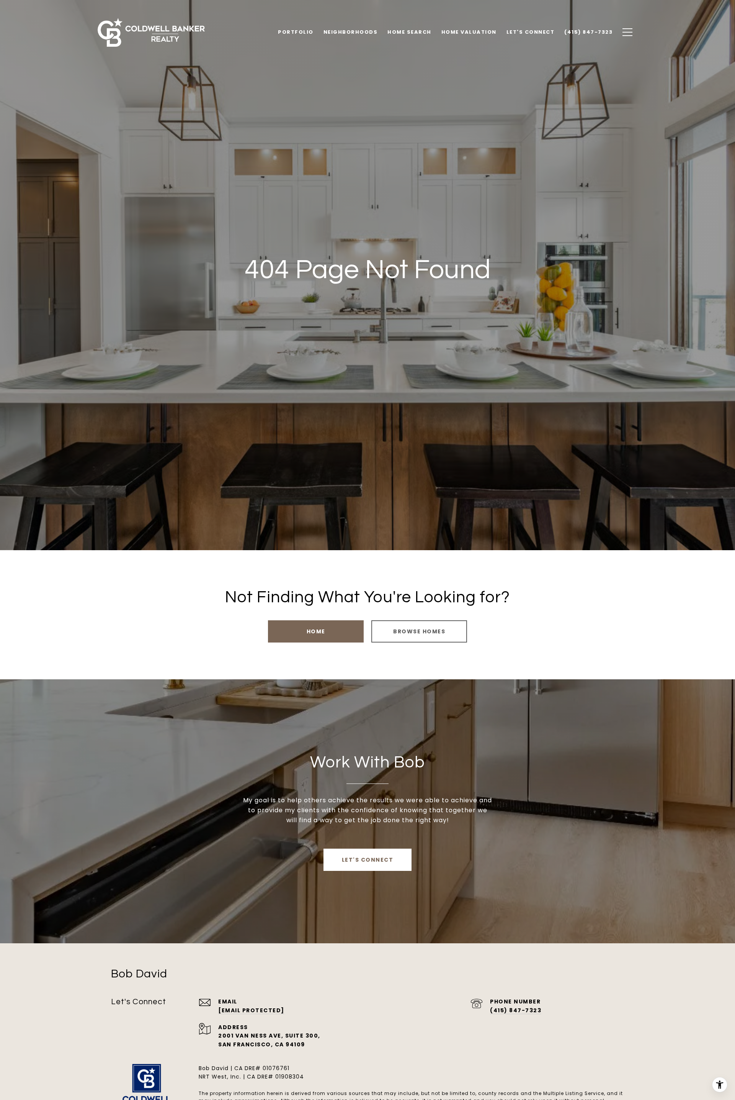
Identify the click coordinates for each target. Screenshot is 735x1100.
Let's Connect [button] (368, 860)
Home (316, 631)
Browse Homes (419, 631)
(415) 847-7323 (515, 1010)
